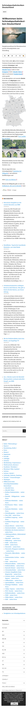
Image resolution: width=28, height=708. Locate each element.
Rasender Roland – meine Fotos (14, 568)
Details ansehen (17, 701)
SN (3, 664)
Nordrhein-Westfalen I (10, 467)
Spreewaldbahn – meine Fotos (14, 582)
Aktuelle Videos (17, 72)
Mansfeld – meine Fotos (12, 538)
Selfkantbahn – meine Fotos (13, 580)
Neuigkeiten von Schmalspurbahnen (14, 613)
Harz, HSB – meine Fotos (12, 515)
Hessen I (6, 452)
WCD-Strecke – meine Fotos (13, 591)
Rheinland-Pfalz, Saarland (11, 469)
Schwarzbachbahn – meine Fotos (15, 570)
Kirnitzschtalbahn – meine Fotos (15, 528)
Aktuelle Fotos (9, 488)
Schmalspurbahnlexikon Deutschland (13, 6)
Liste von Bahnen (11, 179)
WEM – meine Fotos (11, 595)
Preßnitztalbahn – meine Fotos (14, 565)
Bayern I (6, 446)
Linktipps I (5, 675)
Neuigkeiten (8, 198)
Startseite (5, 620)
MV (3, 646)
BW (3, 635)
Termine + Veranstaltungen (12, 477)
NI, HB (4, 650)
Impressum (7, 454)
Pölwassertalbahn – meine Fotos (15, 563)
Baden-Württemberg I (10, 444)
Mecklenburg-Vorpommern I (12, 462)
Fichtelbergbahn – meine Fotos (14, 513)
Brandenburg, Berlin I (10, 448)
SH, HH (4, 668)
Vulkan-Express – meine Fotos (14, 589)
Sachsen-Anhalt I (9, 473)
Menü (4, 11)
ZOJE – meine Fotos (11, 599)
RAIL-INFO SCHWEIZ (8, 686)
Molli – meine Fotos (11, 542)
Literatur (6, 460)
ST (3, 661)
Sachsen (6, 471)
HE (3, 642)
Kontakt (6, 456)
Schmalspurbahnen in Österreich (12, 690)
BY (3, 631)
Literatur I (5, 679)
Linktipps (6, 458)
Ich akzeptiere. (14, 704)
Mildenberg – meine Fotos (13, 540)
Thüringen (7, 479)
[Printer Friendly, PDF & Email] (9, 190)
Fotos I (4, 683)
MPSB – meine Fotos (11, 544)
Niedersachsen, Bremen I (11, 465)
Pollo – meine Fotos (11, 561)
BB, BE (4, 639)
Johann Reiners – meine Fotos (14, 526)
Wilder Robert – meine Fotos (13, 597)
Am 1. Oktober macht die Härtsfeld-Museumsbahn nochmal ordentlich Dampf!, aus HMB (14, 379)
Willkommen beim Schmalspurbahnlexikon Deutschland (11, 484)
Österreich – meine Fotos (12, 547)
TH (3, 672)
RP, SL (4, 657)
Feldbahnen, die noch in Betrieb (11, 186)
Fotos (5, 450)
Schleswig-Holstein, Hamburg (13, 475)
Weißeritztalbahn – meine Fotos (14, 593)
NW (3, 653)
